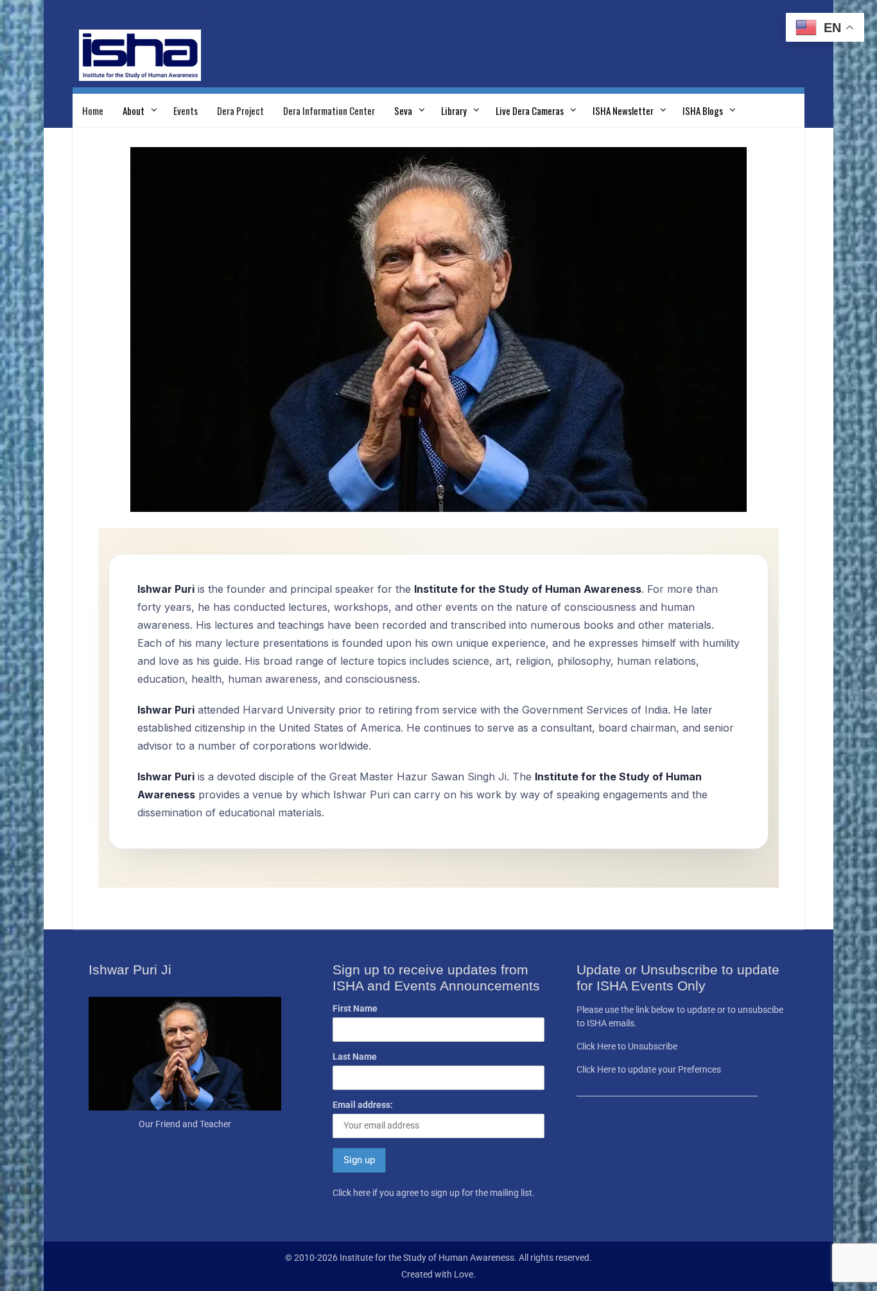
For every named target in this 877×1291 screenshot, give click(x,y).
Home (92, 110)
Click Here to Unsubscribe (627, 1046)
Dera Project (240, 110)
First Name (355, 1008)
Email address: (363, 1105)
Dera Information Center (329, 110)
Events (185, 110)
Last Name (355, 1056)
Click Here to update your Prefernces (649, 1069)
